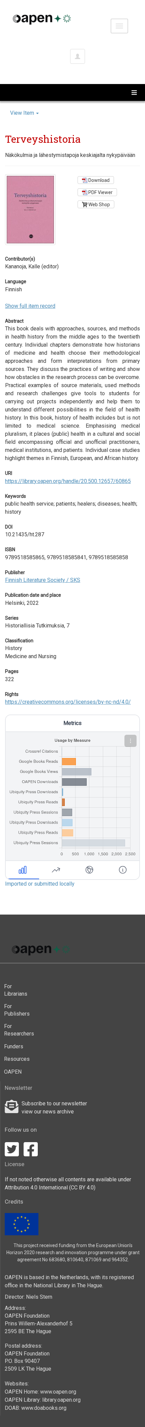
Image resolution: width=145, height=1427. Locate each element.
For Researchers (17, 1030)
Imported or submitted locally (40, 884)
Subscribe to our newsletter (54, 1103)
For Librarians (15, 990)
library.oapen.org (61, 1400)
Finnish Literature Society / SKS (42, 580)
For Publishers (17, 1010)
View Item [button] (22, 113)
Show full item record (30, 306)
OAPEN (13, 1072)
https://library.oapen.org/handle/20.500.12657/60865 (68, 481)
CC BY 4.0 (82, 1187)
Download (98, 180)
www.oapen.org (58, 1392)
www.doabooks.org (43, 1408)
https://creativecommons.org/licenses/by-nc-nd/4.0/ (68, 702)
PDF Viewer (100, 192)
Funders (13, 1046)
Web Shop (98, 204)
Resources (17, 1059)
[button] (130, 741)
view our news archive (48, 1111)
